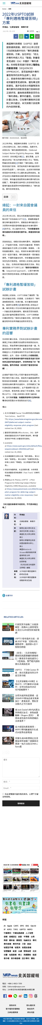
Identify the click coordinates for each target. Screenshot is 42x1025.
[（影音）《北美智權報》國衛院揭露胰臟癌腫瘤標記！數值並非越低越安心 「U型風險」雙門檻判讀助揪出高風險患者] (8, 655)
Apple (9, 926)
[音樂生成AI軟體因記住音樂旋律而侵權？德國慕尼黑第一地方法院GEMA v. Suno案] (8, 741)
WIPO (29, 929)
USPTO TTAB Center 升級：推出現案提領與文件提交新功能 (27, 672)
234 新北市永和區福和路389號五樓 (21, 989)
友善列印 (9, 595)
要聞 (9, 9)
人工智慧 (29, 933)
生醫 (5, 955)
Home (4, 9)
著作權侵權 (15, 958)
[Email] (37, 36)
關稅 (33, 958)
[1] (23, 156)
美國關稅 (27, 955)
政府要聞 (6, 630)
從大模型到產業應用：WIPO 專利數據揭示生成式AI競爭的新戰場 (26, 729)
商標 (5, 940)
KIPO (9, 929)
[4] (3, 228)
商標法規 (6, 644)
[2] (16, 163)
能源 (34, 955)
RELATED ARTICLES (13, 616)
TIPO (15, 929)
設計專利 (25, 958)
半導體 (26, 936)
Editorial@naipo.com (16, 986)
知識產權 (13, 955)
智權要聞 (6, 687)
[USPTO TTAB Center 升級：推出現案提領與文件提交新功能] (8, 672)
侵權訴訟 (6, 715)
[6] (29, 400)
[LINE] (32, 36)
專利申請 (16, 944)
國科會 (12, 940)
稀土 (20, 955)
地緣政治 (27, 940)
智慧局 (17, 947)
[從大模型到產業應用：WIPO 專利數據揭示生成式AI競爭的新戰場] (8, 728)
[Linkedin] (26, 36)
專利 (34, 940)
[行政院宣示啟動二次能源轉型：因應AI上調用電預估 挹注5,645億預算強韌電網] (8, 627)
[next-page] (7, 752)
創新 (20, 936)
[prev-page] (3, 752)
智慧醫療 (7, 951)
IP (4, 929)
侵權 (5, 936)
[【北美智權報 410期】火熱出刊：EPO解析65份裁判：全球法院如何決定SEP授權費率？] (8, 684)
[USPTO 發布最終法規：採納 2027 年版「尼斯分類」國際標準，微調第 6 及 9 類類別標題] (8, 641)
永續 (20, 951)
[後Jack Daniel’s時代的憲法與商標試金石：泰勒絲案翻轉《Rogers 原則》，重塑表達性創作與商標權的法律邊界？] (8, 712)
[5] (18, 304)
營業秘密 (27, 951)
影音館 (5, 658)
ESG (27, 926)
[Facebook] (16, 36)
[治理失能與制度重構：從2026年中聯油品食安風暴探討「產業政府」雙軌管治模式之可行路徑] (8, 698)
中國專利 (7, 933)
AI (5, 926)
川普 (24, 944)
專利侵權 (7, 944)
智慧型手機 (8, 947)
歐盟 (15, 951)
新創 (29, 944)
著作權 (6, 958)
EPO (22, 926)
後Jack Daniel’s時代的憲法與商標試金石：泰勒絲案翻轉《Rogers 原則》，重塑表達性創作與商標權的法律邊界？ (27, 715)
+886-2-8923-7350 (15, 983)
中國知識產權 (18, 933)
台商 (33, 936)
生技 (34, 951)
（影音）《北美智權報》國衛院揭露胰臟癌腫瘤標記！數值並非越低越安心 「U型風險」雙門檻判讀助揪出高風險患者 (27, 658)
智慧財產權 (26, 947)
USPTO (22, 929)
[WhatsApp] (21, 36)
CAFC (16, 926)
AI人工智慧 (6, 730)
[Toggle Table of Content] (12, 197)
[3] (25, 219)
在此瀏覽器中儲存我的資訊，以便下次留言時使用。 (20, 795)
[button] (4, 3)
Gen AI (33, 926)
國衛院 (19, 940)
